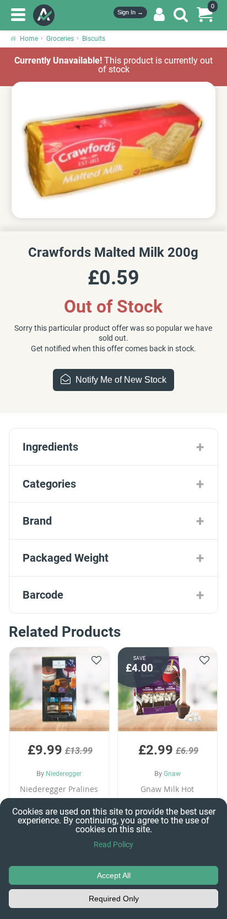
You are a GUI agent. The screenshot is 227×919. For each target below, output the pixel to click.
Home (29, 39)
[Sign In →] (159, 15)
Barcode (43, 595)
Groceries (60, 39)
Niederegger (64, 774)
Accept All (114, 875)
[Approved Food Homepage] (46, 15)
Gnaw (172, 774)
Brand (37, 521)
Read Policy (113, 844)
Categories (49, 484)
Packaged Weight (66, 558)
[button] (59, 741)
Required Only (114, 898)
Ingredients (50, 447)
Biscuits (93, 39)
